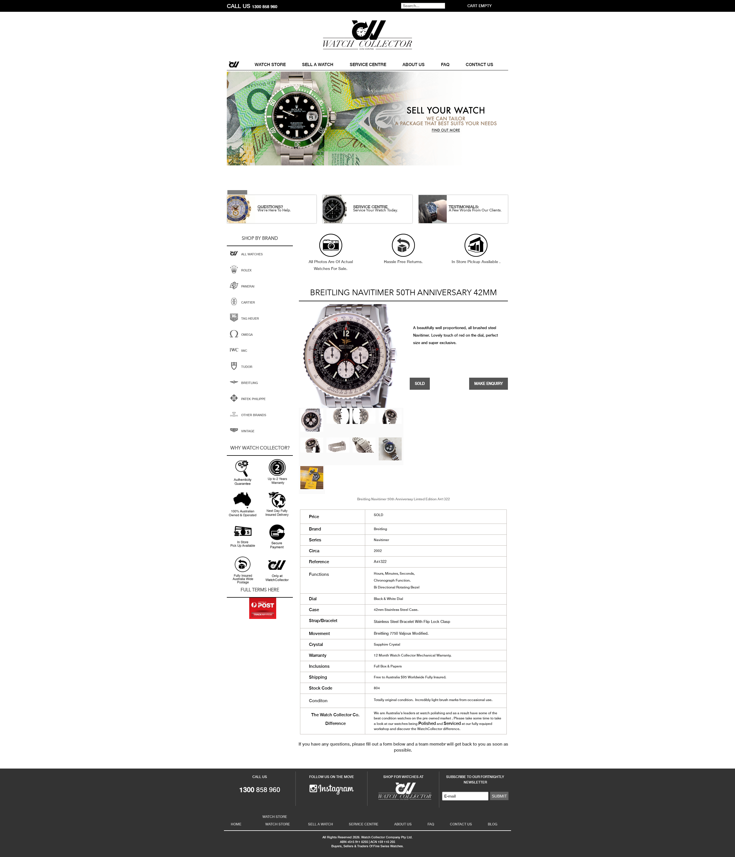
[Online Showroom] (403, 791)
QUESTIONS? (270, 206)
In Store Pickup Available (475, 261)
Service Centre (368, 64)
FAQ (445, 64)
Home (234, 64)
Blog (492, 824)
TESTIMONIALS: (464, 206)
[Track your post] (263, 608)
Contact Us (479, 64)
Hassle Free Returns (402, 261)
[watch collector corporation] (367, 34)
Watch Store (270, 64)
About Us (414, 64)
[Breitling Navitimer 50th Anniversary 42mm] (311, 419)
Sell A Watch (317, 64)
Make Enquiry (488, 383)
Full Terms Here (260, 590)
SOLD (420, 383)
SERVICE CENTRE (370, 206)
